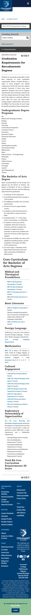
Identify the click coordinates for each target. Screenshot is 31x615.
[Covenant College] (6, 5)
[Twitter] (28, 557)
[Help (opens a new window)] (28, 56)
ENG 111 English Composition (17, 308)
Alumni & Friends (7, 504)
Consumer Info (22, 493)
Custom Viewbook (7, 513)
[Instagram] (24, 557)
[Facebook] (18, 557)
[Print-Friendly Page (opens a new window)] (26, 56)
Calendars (4, 516)
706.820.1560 (23, 577)
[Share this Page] (24, 56)
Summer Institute (7, 524)
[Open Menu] (28, 3)
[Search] (28, 38)
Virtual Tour (20, 507)
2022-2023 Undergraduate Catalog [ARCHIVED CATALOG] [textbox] (15, 26)
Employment (21, 490)
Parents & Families (7, 497)
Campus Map (21, 510)
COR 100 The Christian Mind (16, 373)
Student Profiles (6, 519)
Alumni (3, 533)
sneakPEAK (20, 515)
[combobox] (15, 26)
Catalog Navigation (10, 49)
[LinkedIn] (23, 560)
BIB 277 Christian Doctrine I (16, 292)
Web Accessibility (23, 495)
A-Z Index (4, 549)
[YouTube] (21, 557)
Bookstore (4, 566)
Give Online (5, 558)
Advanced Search (7, 44)
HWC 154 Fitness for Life (15, 322)
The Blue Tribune (6, 521)
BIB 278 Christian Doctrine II (16, 297)
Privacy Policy (21, 498)
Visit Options (21, 512)
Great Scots (5, 552)
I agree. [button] (15, 610)
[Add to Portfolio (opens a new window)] (22, 56)
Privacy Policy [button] (15, 605)
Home (3, 19)
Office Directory (6, 555)
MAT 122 (8, 350)
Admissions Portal (7, 547)
